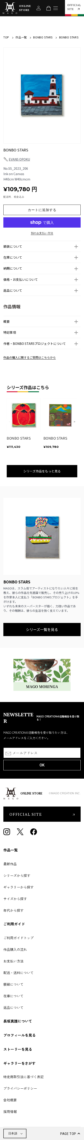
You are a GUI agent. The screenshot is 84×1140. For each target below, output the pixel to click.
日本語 (12, 1133)
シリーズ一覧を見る (42, 629)
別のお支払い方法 (42, 233)
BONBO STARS (43, 37)
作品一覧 (21, 37)
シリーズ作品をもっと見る (42, 471)
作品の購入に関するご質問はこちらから (29, 357)
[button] (42, 246)
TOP (6, 37)
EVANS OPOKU (19, 159)
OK (42, 765)
